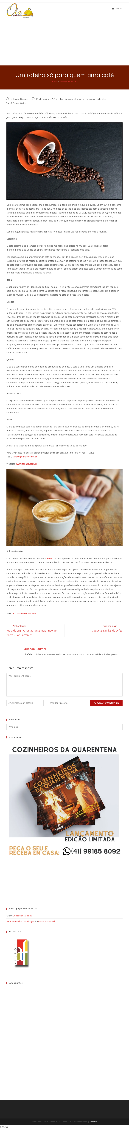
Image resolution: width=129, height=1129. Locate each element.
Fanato (50, 558)
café (14, 613)
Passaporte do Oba (96, 98)
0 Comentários (18, 103)
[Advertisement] (64, 42)
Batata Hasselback (46, 921)
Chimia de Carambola (22, 915)
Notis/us (93, 1121)
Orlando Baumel (19, 98)
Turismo (32, 613)
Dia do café (22, 613)
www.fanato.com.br (26, 463)
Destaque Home (73, 98)
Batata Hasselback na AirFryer (20, 921)
